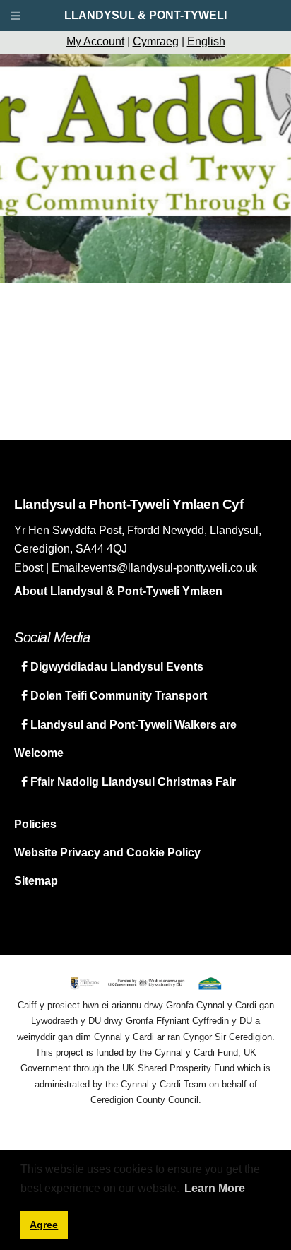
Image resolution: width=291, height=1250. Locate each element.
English (206, 41)
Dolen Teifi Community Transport (117, 696)
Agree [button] (44, 1224)
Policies (35, 824)
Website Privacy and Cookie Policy (107, 853)
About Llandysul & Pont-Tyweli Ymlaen (118, 591)
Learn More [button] (214, 1188)
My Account (95, 41)
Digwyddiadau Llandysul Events (115, 667)
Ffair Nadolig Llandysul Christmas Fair (132, 782)
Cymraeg (156, 41)
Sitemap (36, 881)
